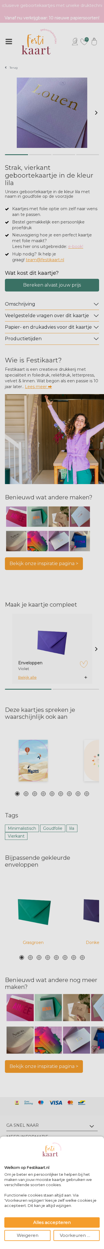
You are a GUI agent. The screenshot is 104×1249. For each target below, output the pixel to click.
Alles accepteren (52, 1222)
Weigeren (27, 1235)
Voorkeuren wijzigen (80, 1235)
